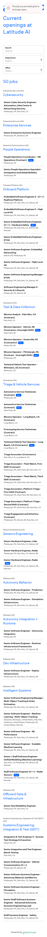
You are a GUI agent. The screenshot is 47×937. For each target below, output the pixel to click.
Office (7, 68)
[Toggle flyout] (41, 59)
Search (8, 48)
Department (10, 58)
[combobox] (5, 60)
